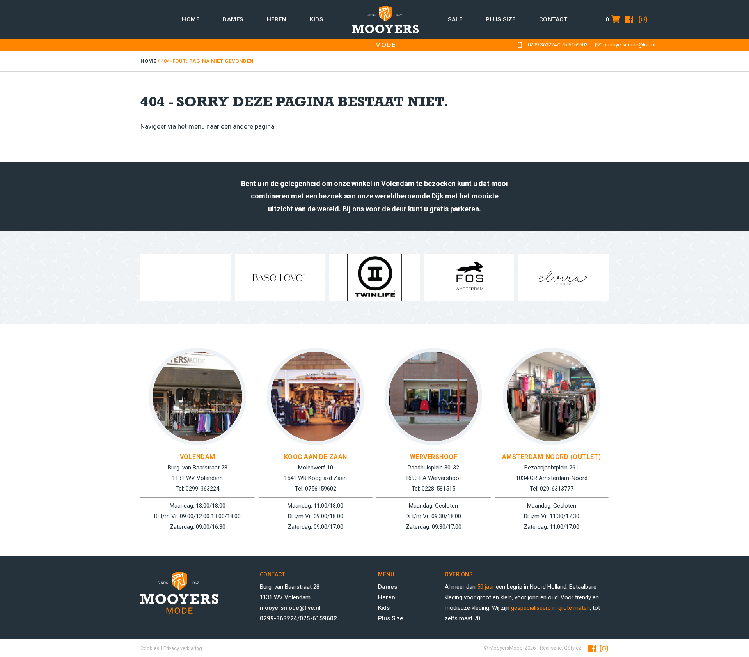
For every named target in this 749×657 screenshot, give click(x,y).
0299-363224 (542, 45)
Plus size (501, 19)
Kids (316, 19)
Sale (455, 19)
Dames (233, 19)
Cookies (149, 648)
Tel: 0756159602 (315, 488)
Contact (553, 19)
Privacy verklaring (182, 648)
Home (190, 19)
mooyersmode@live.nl (630, 45)
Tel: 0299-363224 (197, 488)
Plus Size (390, 618)
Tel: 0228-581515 (433, 488)
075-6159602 (573, 45)
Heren (277, 19)
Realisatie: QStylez (560, 648)
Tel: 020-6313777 (551, 488)
